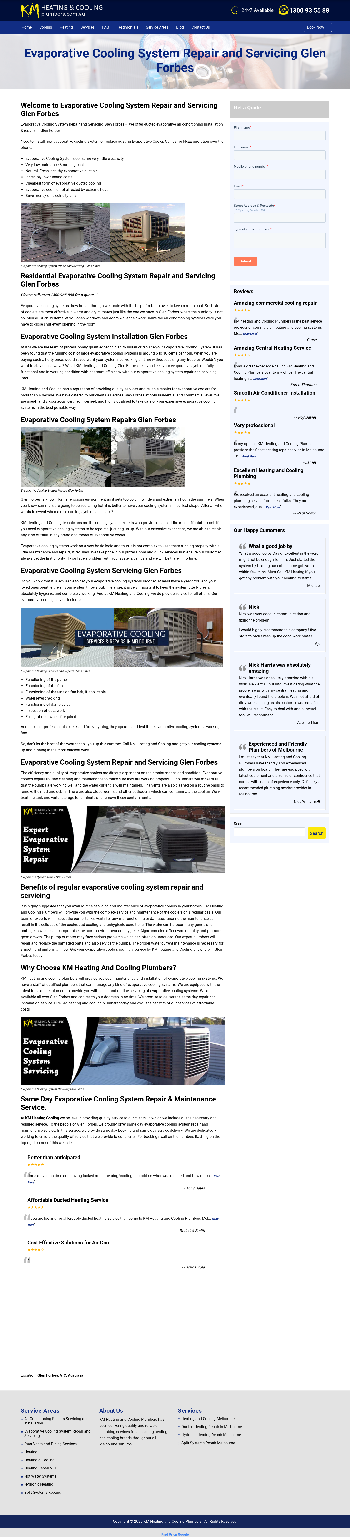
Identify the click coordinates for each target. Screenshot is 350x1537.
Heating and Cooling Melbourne (208, 1418)
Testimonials (127, 27)
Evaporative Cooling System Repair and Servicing (57, 1433)
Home (27, 27)
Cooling (45, 27)
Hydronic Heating (38, 1484)
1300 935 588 (62, 295)
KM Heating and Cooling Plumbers (172, 1521)
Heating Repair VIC (40, 1468)
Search (239, 824)
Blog (180, 27)
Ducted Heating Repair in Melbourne (211, 1426)
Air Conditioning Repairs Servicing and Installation (56, 1420)
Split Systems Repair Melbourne (208, 1443)
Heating (66, 27)
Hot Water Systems (40, 1476)
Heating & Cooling (39, 1460)
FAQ (105, 27)
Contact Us (200, 27)
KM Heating (294, 572)
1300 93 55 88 (309, 10)
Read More (250, 334)
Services (87, 27)
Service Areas (157, 27)
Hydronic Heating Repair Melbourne (211, 1435)
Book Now (316, 27)
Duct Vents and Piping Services (50, 1444)
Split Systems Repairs (42, 1492)
